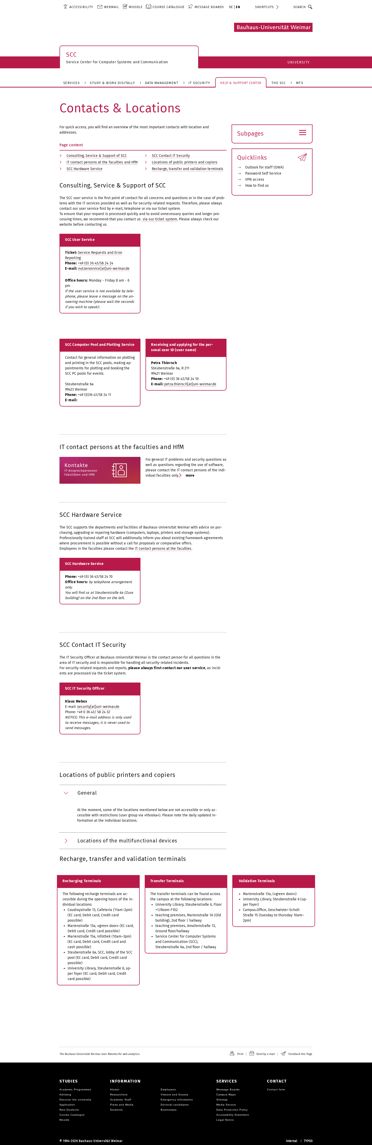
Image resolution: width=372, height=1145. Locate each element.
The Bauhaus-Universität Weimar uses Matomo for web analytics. (100, 1054)
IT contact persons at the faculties (163, 548)
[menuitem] (78, 7)
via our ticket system (159, 219)
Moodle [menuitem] (136, 7)
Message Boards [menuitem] (209, 7)
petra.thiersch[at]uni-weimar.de (190, 384)
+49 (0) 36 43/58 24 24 (95, 263)
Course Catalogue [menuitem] (169, 7)
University (298, 62)
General (87, 793)
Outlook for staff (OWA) (264, 167)
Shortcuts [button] (264, 7)
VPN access (254, 179)
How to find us (257, 185)
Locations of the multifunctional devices (127, 841)
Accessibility (81, 7)
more (190, 475)
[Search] (310, 7)
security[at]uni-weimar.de (98, 707)
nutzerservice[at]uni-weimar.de (104, 268)
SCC (71, 54)
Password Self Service (263, 173)
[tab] (142, 793)
